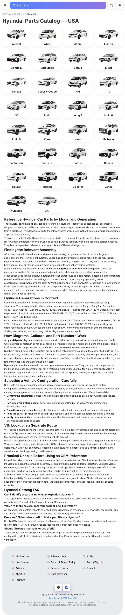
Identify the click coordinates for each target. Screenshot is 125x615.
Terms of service (60, 568)
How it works (22, 562)
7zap (8, 14)
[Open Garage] (111, 5)
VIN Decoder (22, 556)
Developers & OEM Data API (62, 598)
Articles (20, 568)
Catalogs (19, 14)
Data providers (59, 573)
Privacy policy (58, 556)
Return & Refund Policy (63, 562)
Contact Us (92, 568)
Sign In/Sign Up (94, 562)
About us (20, 573)
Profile (89, 556)
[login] (120, 5)
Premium (20, 579)
